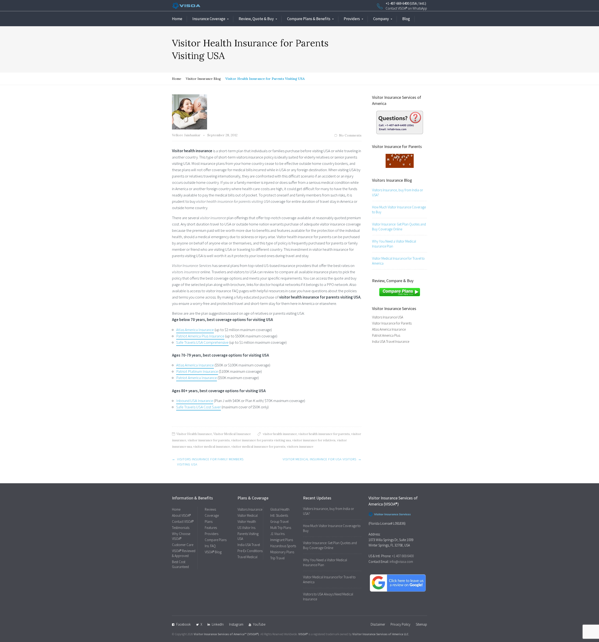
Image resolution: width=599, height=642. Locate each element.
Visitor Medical (247, 515)
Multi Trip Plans (280, 527)
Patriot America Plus (386, 335)
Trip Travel (277, 558)
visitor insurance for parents (209, 440)
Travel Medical (247, 557)
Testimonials (180, 527)
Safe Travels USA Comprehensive (202, 342)
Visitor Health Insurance (194, 434)
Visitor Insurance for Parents (392, 323)
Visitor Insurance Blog (203, 79)
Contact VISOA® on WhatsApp (406, 8)
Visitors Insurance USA (387, 317)
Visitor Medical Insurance (232, 434)
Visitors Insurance (249, 509)
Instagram (236, 624)
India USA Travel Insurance (390, 341)
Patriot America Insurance (196, 377)
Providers (352, 18)
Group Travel (279, 521)
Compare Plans (215, 540)
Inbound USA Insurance (194, 400)
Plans (208, 521)
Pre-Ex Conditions (250, 551)
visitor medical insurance (211, 447)
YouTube (259, 624)
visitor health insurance (280, 434)
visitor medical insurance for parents (258, 447)
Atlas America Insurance (195, 329)
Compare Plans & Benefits (308, 18)
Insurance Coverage (208, 18)
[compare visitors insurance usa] (399, 291)
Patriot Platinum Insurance (197, 371)
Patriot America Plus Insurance (200, 336)
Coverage (212, 515)
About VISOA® (181, 515)
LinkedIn (218, 624)
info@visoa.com (401, 561)
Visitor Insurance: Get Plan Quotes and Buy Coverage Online (399, 226)
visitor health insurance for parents (324, 434)
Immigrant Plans (281, 540)
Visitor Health (246, 521)
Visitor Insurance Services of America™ (220, 634)
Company (381, 18)
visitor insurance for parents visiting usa (261, 440)
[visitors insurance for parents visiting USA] (400, 160)
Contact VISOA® (183, 521)
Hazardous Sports (283, 546)
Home (177, 18)
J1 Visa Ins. (277, 533)
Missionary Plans (282, 552)
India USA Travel (248, 544)
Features (211, 527)
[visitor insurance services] (399, 122)
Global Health (279, 509)
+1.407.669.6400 (403, 556)
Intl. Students (279, 515)
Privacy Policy (400, 624)
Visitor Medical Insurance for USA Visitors (319, 459)
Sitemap (421, 624)
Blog (406, 18)
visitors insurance (300, 447)
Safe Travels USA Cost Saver (198, 407)
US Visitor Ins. (246, 527)
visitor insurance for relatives (314, 440)
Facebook (183, 624)
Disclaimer (378, 624)
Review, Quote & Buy (256, 18)
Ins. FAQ (210, 546)
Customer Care (182, 544)
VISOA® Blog (213, 552)
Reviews (210, 509)
